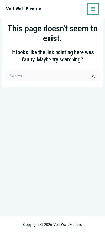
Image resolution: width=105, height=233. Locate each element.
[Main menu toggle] (93, 9)
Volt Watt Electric (23, 8)
